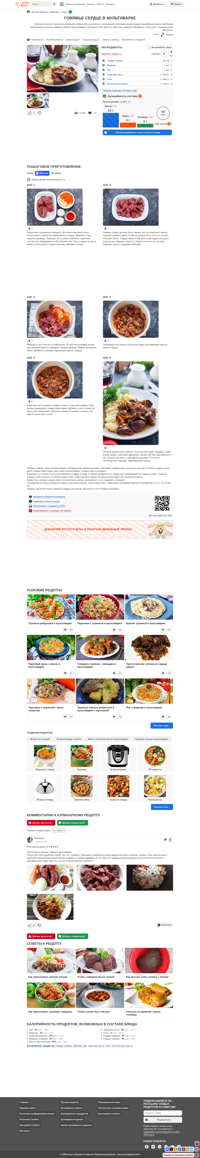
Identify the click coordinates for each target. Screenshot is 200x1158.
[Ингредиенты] (197, 1143)
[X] (171, 1149)
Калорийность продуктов (133, 39)
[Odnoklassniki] (175, 1149)
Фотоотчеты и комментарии (113, 1108)
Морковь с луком (45, 769)
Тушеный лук (155, 799)
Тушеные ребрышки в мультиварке (50, 623)
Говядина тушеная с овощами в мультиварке (96, 665)
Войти (178, 4)
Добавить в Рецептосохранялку (49, 496)
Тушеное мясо (81, 799)
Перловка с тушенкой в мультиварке (99, 623)
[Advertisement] (62, 138)
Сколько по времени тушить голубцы (143, 1013)
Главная (23, 1102)
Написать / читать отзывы (46, 501)
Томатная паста (115, 74)
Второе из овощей (40, 739)
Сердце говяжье (115, 60)
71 (34, 113)
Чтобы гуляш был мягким (93, 1011)
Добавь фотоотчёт (42, 823)
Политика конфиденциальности (36, 1113)
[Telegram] (192, 1149)
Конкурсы (110, 4)
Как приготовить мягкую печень (47, 977)
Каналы (90, 4)
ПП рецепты (154, 769)
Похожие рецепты (54, 39)
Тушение (81, 769)
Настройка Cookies (29, 1125)
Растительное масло (117, 84)
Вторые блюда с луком (69, 739)
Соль (109, 79)
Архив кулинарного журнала (76, 1125)
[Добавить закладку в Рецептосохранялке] (90, 113)
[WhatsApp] (187, 1149)
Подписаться (164, 1120)
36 (34, 925)
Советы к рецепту (110, 39)
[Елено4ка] (30, 840)
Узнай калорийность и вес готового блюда (138, 132)
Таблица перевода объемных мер (120, 90)
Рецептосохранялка (75, 4)
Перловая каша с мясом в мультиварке (44, 665)
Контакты (24, 1131)
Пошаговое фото (91, 39)
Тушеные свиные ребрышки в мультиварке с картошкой (95, 709)
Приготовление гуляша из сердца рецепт (146, 665)
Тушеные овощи (118, 799)
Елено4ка (39, 838)
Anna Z (169, 34)
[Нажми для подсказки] (140, 96)
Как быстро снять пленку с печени (147, 977)
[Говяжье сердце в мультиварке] (38, 101)
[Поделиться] (197, 1149)
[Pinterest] (183, 1149)
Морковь (111, 65)
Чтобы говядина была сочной (95, 977)
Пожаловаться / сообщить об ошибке (52, 510)
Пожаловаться (37, 39)
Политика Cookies (29, 1119)
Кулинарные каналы (109, 1113)
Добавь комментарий (74, 823)
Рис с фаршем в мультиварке (144, 707)
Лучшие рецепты (70, 1102)
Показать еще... (162, 725)
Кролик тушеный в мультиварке (145, 623)
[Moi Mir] (179, 1149)
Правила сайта (27, 1108)
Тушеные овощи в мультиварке (151, 739)
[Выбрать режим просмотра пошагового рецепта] (30, 228)
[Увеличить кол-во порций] (171, 52)
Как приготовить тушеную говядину (50, 1011)
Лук (109, 70)
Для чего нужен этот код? (160, 515)
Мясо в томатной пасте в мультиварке (108, 739)
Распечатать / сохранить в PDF (49, 506)
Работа (100, 4)
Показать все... (162, 807)
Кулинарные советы (72, 1108)
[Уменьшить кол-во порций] (171, 56)
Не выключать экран (161, 47)
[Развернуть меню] (197, 1155)
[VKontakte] (167, 1149)
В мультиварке (118, 769)
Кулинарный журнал (72, 1119)
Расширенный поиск (109, 1102)
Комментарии (73, 39)
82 (95, 113)
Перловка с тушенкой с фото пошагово (46, 709)
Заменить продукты (112, 54)
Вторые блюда (45, 799)
